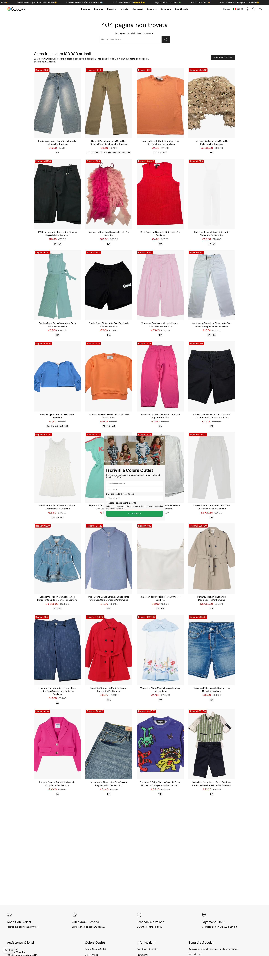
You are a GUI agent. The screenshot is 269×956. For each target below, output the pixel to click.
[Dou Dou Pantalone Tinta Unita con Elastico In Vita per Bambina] (211, 467)
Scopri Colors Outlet (95, 949)
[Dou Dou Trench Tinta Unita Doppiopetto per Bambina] (211, 558)
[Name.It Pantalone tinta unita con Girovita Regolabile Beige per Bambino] (108, 103)
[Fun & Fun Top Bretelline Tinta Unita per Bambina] (160, 558)
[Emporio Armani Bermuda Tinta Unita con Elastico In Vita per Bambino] (211, 376)
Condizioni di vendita (147, 949)
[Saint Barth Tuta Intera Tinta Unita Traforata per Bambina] (211, 194)
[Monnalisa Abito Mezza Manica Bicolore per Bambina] (160, 650)
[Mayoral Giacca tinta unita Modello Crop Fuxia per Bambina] (57, 744)
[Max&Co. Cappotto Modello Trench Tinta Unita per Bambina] (108, 650)
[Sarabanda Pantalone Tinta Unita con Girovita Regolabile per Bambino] (211, 285)
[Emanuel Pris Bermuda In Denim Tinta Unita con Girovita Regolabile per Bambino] (57, 650)
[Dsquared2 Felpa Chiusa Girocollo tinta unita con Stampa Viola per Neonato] (160, 744)
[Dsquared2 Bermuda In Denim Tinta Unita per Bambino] (211, 650)
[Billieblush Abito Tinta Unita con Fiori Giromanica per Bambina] (57, 467)
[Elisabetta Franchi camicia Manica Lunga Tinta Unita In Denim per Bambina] (57, 558)
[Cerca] (166, 39)
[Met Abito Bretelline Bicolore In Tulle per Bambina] (108, 194)
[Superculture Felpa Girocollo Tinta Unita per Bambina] (108, 376)
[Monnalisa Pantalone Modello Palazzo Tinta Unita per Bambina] (160, 285)
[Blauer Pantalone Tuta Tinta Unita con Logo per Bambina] (160, 376)
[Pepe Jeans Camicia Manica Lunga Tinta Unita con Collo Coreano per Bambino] (108, 558)
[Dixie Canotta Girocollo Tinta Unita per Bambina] (160, 194)
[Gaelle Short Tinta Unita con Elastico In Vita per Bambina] (108, 285)
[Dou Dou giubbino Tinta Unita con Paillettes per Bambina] (211, 103)
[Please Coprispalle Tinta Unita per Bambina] (57, 376)
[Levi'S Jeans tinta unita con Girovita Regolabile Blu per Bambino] (108, 744)
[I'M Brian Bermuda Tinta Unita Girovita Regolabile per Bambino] (57, 194)
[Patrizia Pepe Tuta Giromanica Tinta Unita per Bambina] (57, 285)
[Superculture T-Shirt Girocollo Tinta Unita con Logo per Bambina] (160, 103)
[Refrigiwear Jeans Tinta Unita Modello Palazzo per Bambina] (57, 103)
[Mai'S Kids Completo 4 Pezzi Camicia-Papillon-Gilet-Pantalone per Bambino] (211, 744)
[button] (85, 9)
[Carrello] (260, 9)
